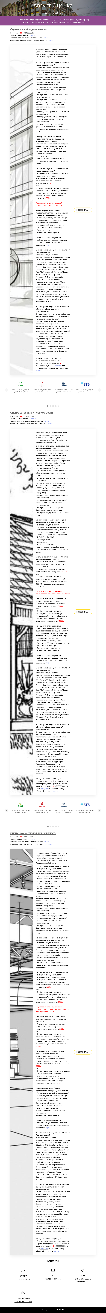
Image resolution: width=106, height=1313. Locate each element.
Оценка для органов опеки (54, 22)
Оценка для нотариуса (32, 22)
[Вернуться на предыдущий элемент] (6, 390)
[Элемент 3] (53, 406)
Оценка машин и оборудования (48, 20)
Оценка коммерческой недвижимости (33, 833)
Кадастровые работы (75, 22)
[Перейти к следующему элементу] (99, 390)
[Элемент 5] (58, 406)
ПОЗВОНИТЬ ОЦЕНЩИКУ (84, 210)
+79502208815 (28, 33)
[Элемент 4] (56, 406)
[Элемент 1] (48, 406)
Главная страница (26, 20)
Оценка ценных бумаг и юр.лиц (76, 20)
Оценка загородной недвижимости (31, 412)
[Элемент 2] (50, 406)
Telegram (57, 366)
